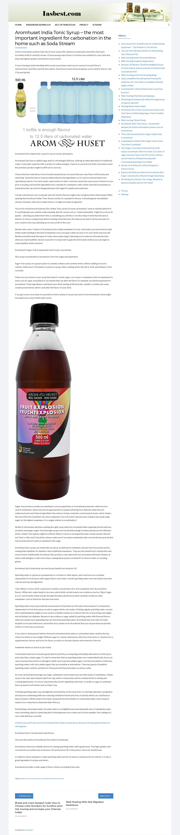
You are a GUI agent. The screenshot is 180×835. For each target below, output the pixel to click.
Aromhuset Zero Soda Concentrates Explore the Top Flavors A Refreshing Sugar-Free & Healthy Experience (142, 113)
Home (18, 24)
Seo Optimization (65, 24)
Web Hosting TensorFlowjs (133, 120)
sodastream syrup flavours (52, 779)
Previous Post (25, 796)
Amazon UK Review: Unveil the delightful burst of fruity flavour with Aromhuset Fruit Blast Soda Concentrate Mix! (143, 68)
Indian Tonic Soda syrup (30, 779)
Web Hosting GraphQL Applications (137, 61)
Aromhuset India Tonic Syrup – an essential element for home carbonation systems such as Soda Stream (142, 127)
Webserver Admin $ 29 (38, 24)
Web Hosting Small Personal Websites (138, 57)
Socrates (29, 830)
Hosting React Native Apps (133, 106)
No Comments (21, 816)
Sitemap (97, 24)
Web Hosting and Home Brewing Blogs (139, 75)
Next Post (104, 796)
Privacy (84, 24)
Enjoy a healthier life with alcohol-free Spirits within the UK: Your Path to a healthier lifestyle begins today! (142, 82)
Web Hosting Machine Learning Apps (138, 96)
